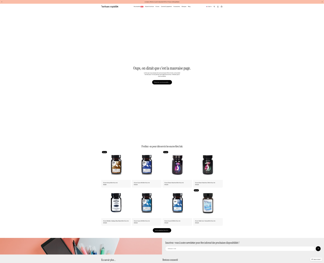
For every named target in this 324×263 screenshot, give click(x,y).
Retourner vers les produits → (162, 82)
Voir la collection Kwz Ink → (162, 230)
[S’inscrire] (318, 248)
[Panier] (221, 6)
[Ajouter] (158, 177)
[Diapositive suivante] (322, 2)
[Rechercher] (214, 6)
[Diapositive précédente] (2, 2)
